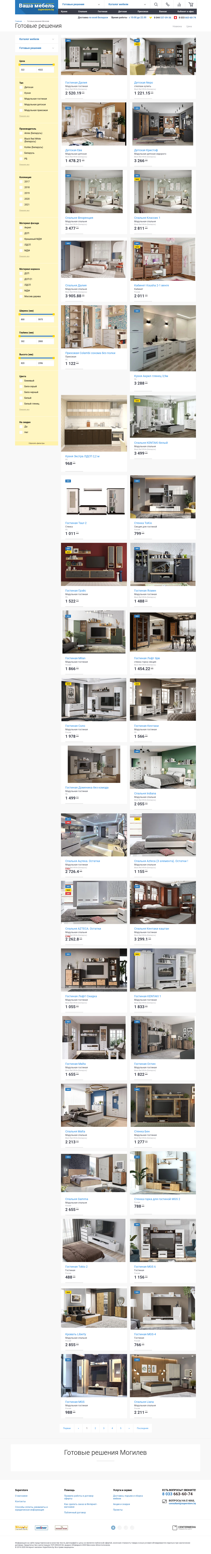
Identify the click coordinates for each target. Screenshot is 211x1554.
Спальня (82, 11)
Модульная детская (35, 104)
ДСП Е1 (28, 279)
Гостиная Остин (145, 1064)
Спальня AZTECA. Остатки (83, 928)
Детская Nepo (143, 82)
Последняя (142, 1428)
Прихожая (143, 11)
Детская (122, 11)
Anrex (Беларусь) (33, 133)
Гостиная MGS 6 (145, 1266)
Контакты (20, 1501)
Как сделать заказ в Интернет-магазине (80, 1505)
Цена (189, 26)
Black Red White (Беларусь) (32, 140)
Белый (27, 398)
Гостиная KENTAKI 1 (147, 996)
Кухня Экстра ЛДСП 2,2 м (82, 456)
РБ (25, 158)
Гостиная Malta (75, 1064)
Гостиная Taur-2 (76, 523)
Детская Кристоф (146, 150)
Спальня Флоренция (79, 217)
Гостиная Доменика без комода (87, 787)
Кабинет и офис (186, 11)
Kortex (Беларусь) (33, 147)
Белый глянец (31, 403)
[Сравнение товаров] (179, 4)
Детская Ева (73, 150)
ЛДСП (27, 244)
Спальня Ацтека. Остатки (82, 861)
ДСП (26, 233)
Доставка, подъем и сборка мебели (128, 1497)
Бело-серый (30, 386)
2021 (27, 204)
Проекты (118, 1509)
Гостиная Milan (75, 658)
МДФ (27, 250)
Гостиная (102, 11)
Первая (67, 1428)
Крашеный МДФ (33, 239)
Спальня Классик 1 (147, 217)
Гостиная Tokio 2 (76, 1266)
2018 (27, 187)
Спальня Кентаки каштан (151, 928)
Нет (26, 432)
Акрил (27, 227)
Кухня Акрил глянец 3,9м (151, 376)
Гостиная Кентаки (146, 726)
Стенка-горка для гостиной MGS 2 (157, 1199)
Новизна (177, 26)
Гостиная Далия (76, 82)
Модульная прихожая (36, 110)
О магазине (21, 1495)
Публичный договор (75, 1512)
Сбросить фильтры (36, 443)
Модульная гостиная (35, 98)
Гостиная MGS (75, 1402)
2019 (27, 193)
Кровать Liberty (75, 1334)
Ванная (163, 11)
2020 (27, 198)
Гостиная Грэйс (75, 590)
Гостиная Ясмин (145, 590)
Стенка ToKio (143, 523)
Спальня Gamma (76, 1199)
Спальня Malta (75, 1131)
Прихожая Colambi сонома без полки (90, 353)
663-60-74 (177, 1494)
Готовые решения (30, 47)
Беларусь (29, 153)
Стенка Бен (142, 1131)
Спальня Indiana (145, 793)
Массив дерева (32, 296)
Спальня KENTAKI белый (151, 442)
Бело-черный (31, 392)
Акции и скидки (121, 1504)
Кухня (64, 11)
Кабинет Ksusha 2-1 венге (151, 285)
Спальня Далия (76, 285)
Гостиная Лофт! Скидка (81, 996)
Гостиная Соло (75, 726)
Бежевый (29, 380)
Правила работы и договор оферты (78, 1497)
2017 (27, 181)
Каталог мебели (29, 39)
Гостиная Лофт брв (147, 658)
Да (25, 426)
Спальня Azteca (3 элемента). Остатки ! (161, 861)
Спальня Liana (144, 1402)
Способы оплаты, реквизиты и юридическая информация (31, 1508)
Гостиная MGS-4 (145, 1334)
